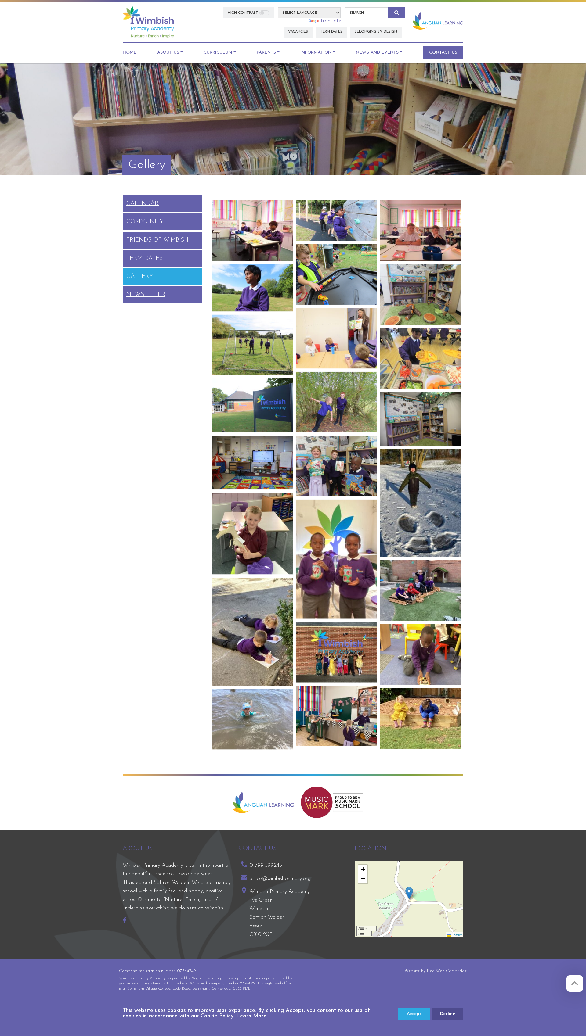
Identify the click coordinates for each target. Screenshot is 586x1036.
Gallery (139, 276)
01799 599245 (265, 865)
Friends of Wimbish (157, 240)
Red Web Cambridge (447, 971)
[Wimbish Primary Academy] (148, 22)
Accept (414, 1014)
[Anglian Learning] (438, 20)
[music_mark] (332, 802)
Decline (447, 1014)
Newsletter (145, 295)
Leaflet (456, 934)
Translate (330, 20)
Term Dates (144, 258)
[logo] (263, 802)
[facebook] (127, 921)
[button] (409, 893)
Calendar (142, 203)
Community (145, 222)
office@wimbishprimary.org (280, 878)
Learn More (251, 1016)
